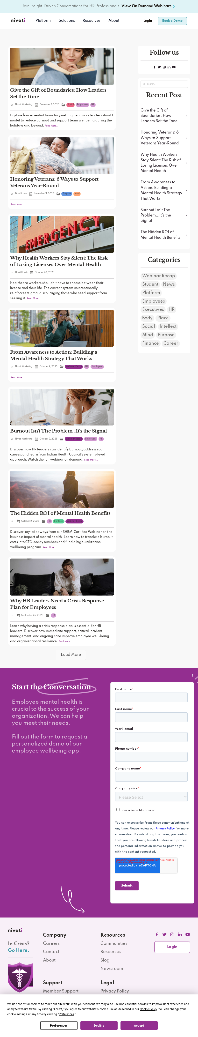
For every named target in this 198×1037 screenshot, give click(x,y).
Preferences (59, 1025)
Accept (139, 1025)
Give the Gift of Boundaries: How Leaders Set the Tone (58, 93)
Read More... (51, 126)
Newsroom (111, 969)
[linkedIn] (180, 934)
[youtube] (187, 934)
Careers (51, 943)
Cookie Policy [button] (148, 1009)
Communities (113, 943)
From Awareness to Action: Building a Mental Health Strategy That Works (53, 355)
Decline (99, 1025)
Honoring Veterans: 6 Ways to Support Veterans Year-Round (54, 182)
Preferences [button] (66, 1014)
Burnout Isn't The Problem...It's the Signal (58, 431)
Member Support (60, 991)
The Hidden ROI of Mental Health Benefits (60, 513)
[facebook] (156, 934)
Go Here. (18, 950)
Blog (105, 960)
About (113, 21)
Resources (110, 952)
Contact (51, 952)
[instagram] (172, 934)
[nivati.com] (15, 931)
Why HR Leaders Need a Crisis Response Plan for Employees (57, 604)
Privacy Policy (114, 991)
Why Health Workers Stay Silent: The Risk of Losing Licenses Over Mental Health (59, 261)
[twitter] (164, 934)
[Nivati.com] (18, 21)
